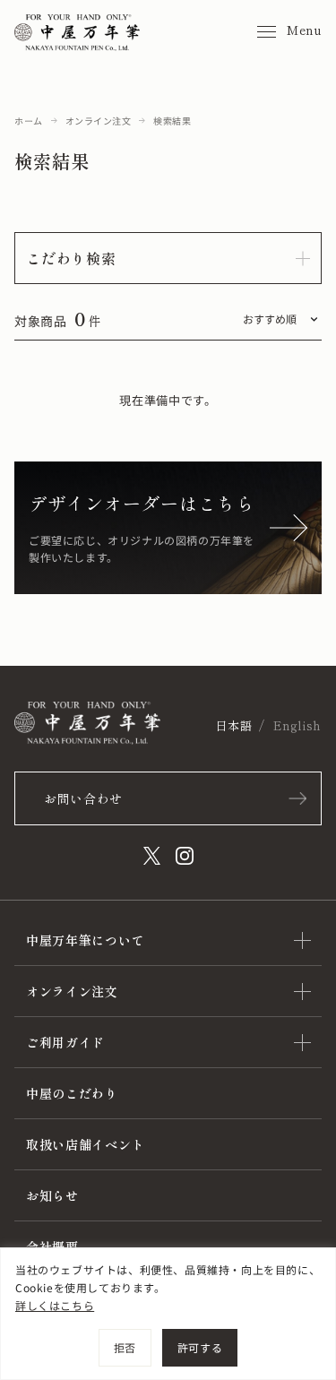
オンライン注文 (98, 120)
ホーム (28, 120)
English (297, 725)
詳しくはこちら (54, 1305)
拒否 (125, 1347)
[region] (168, 1313)
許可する (199, 1347)
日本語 (233, 725)
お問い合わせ (83, 798)
